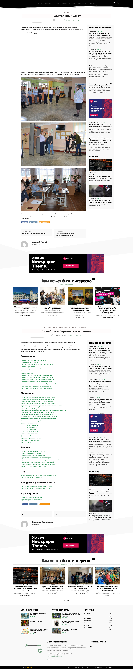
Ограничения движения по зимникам (38, 614)
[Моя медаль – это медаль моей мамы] (56, 631)
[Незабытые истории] (25, 623)
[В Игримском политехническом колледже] (25, 296)
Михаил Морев (80, 317)
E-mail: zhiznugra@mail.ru (54, 656)
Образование (66, 12)
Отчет (52, 659)
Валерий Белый (61, 20)
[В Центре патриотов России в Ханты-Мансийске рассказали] (100, 191)
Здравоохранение (94, 122)
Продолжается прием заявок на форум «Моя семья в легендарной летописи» (39, 630)
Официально (92, 31)
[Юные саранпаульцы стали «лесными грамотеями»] (52, 296)
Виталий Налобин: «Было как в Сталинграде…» (71, 622)
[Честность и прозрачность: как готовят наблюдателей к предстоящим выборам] (80, 296)
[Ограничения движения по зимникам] (25, 616)
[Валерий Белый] (54, 20)
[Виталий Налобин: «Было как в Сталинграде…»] (56, 623)
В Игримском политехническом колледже (25, 308)
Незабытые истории (36, 621)
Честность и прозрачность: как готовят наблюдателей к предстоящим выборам (80, 308)
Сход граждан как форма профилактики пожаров (65, 234)
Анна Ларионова (52, 315)
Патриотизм (92, 49)
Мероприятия (93, 136)
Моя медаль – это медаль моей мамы (69, 629)
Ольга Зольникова (25, 315)
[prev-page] (64, 321)
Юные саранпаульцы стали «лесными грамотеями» (52, 308)
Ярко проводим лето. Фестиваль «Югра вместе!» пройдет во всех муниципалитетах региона (100, 140)
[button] (118, 3)
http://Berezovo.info (35, 244)
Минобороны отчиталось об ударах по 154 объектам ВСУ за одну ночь (100, 35)
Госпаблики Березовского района (33, 233)
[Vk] (91, 646)
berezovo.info (30, 667)
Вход (48, 659)
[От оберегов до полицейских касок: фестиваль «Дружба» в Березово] (56, 616)
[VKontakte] (114, 3)
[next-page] (68, 321)
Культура (91, 82)
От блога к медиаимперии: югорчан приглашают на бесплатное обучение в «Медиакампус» (107, 309)
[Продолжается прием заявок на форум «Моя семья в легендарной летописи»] (25, 631)
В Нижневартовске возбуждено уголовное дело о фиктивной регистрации (100, 67)
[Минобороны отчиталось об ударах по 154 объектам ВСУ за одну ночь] (100, 165)
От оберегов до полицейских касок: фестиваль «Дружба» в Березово (71, 615)
